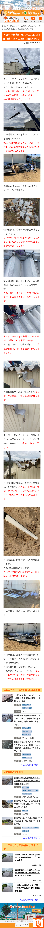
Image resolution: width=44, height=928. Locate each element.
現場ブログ (14, 26)
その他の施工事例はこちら (31, 765)
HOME (5, 26)
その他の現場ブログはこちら (30, 900)
